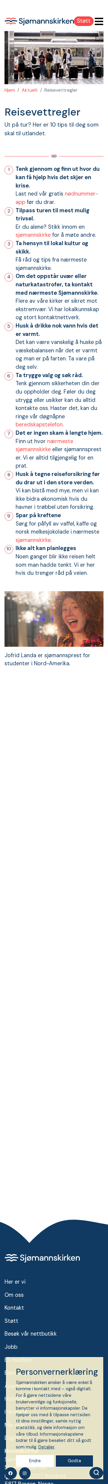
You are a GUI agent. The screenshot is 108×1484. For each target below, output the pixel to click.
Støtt (84, 20)
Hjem (9, 90)
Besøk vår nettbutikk (30, 1333)
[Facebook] (11, 1473)
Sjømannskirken (39, 21)
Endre (35, 1460)
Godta (74, 1460)
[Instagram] (25, 1473)
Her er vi (15, 1281)
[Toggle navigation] (97, 21)
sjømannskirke (33, 235)
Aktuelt (30, 90)
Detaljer (46, 1447)
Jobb (10, 1347)
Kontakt (14, 1307)
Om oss (14, 1295)
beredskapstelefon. (40, 424)
